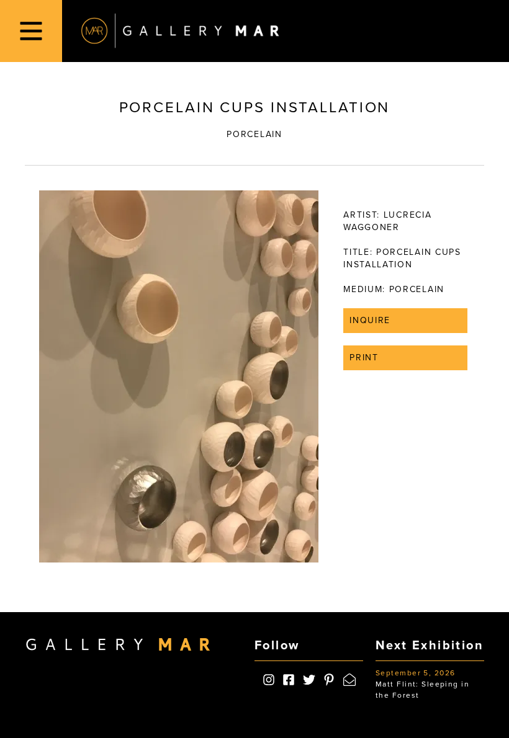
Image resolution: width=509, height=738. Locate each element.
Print (363, 357)
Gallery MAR (180, 31)
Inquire (369, 320)
